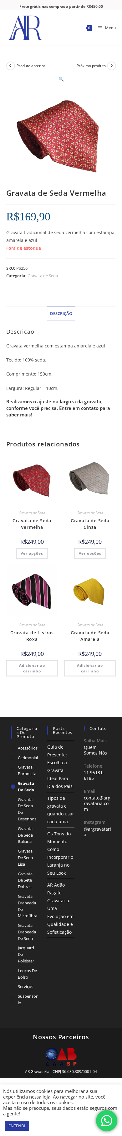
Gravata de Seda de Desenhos (27, 809)
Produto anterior (31, 65)
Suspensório (28, 999)
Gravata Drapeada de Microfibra (27, 905)
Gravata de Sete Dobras (25, 880)
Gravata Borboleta (27, 770)
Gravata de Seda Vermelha (32, 524)
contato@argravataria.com (97, 803)
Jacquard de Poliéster (26, 954)
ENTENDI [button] (16, 1126)
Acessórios (28, 748)
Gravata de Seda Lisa (25, 857)
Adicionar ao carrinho (32, 668)
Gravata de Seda (43, 275)
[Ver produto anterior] (10, 65)
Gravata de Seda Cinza (90, 524)
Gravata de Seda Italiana (25, 835)
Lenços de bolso (27, 974)
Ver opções (32, 553)
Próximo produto (91, 65)
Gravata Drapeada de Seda (27, 931)
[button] (61, 79)
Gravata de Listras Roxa (32, 636)
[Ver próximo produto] (111, 65)
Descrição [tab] (61, 313)
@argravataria (97, 832)
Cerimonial (28, 757)
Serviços (25, 986)
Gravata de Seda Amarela (90, 636)
